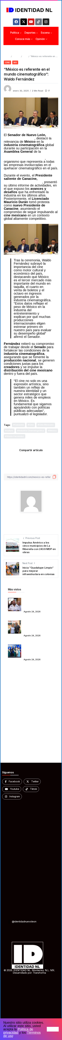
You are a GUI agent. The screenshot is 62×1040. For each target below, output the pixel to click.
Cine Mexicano (46, 425)
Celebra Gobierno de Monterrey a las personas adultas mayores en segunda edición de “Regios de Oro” (38, 648)
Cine (25, 56)
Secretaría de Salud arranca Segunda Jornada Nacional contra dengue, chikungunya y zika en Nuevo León (39, 624)
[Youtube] (31, 21)
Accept (53, 1029)
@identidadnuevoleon (24, 921)
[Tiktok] (38, 21)
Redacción (18, 87)
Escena (16, 56)
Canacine (19, 425)
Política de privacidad (18, 1030)
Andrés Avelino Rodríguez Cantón (26, 180)
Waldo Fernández (15, 436)
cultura (10, 430)
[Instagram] (46, 21)
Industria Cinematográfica (31, 430)
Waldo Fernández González (30, 136)
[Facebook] (16, 21)
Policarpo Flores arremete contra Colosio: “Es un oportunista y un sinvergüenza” (38, 602)
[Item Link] (14, 604)
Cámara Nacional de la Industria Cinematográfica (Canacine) (29, 155)
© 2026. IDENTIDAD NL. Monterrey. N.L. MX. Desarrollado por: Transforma (29, 971)
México (53, 430)
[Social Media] (12, 781)
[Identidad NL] (31, 9)
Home (7, 56)
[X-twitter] (23, 21)
